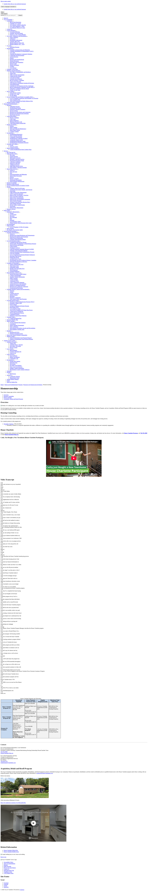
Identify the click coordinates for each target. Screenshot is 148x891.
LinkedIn (6, 884)
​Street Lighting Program (12, 148)
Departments (10, 48)
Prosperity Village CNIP (16, 303)
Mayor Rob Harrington (15, 22)
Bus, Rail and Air (11, 152)
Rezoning (12, 296)
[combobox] (8, 6)
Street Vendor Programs (15, 200)
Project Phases (13, 304)
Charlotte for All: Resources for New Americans (21, 86)
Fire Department (11, 224)
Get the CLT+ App (14, 94)
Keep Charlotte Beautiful (16, 135)
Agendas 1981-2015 (15, 41)
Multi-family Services (15, 157)
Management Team (14, 378)
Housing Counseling (9, 396)
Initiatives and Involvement (13, 70)
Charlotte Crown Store (12, 69)
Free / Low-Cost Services (16, 367)
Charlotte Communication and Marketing (20, 50)
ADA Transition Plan (15, 99)
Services (6, 151)
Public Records (7, 866)
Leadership (9, 20)
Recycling (12, 155)
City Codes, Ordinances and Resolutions (17, 36)
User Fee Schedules (15, 253)
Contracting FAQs (14, 281)
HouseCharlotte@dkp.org (7, 753)
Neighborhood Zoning (15, 108)
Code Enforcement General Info (18, 123)
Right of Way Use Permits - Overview (19, 195)
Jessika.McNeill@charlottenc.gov (45, 773)
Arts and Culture (14, 146)
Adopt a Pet (13, 343)
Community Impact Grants (16, 140)
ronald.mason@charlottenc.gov (8, 762)
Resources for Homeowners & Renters (19, 113)
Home (2, 384)
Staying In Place (14, 110)
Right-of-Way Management (16, 207)
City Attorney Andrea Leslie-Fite (18, 25)
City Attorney (13, 68)
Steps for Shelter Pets (12, 382)
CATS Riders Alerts (8, 873)
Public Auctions (14, 278)
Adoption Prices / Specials (16, 344)
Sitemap (6, 865)
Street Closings (13, 127)
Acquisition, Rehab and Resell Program (13, 399)
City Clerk (12, 52)
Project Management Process (17, 313)
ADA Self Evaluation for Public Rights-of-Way (21, 101)
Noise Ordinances (14, 120)
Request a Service (11, 209)
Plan (11, 218)
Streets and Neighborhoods (10, 104)
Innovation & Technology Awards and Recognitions (22, 328)
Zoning (11, 292)
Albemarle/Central (14, 267)
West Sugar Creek (14, 265)
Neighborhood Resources (16, 134)
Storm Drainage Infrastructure (17, 181)
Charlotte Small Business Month (18, 239)
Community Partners (15, 376)
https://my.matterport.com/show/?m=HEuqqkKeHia (13, 802)
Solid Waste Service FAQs (16, 166)
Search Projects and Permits (16, 245)
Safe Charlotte (10, 228)
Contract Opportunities (15, 275)
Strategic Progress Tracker (13, 102)
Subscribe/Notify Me (9, 870)
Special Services (14, 156)
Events (11, 145)
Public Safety (7, 210)
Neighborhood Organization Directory (19, 142)
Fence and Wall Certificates (16, 196)
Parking (12, 126)
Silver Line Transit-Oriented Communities (17, 335)
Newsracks (12, 206)
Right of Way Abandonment (17, 198)
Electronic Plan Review (15, 256)
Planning (12, 290)
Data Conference (14, 326)
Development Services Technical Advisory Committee (23, 260)
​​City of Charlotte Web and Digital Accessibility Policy (20, 97)
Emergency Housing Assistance (17, 109)
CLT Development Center (13, 241)
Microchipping (13, 350)
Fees (11, 173)
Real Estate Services (15, 115)
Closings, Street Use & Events (17, 188)
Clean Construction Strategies (17, 282)
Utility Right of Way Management (18, 192)
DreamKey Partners (8, 424)
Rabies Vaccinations (15, 357)
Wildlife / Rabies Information (17, 368)
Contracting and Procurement (17, 55)
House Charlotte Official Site (11, 850)
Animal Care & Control (9, 340)
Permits (8, 187)
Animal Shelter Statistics (13, 379)
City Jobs (9, 45)
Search (2, 15)
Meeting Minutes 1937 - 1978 (17, 44)
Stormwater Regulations (16, 180)
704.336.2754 (4, 761)
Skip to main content (6, 1)
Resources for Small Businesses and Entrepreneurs (22, 235)
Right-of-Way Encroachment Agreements (20, 199)
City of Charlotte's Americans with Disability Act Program (24, 98)
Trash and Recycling (12, 153)
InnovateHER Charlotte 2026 (17, 329)
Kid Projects (13, 373)
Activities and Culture (12, 144)
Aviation (12, 66)
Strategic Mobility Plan (12, 319)
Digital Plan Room (14, 257)
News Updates (10, 91)
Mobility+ (9, 331)
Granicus (22, 889)
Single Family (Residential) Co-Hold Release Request (23, 243)
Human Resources (14, 61)
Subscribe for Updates (15, 92)
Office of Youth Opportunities (17, 74)
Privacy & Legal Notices (10, 867)
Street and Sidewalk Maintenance (18, 128)
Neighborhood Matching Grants (17, 141)
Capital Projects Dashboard (16, 311)
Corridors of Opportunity (13, 263)
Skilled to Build (10, 336)
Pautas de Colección (15, 163)
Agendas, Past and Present (16, 33)
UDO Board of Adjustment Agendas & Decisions (22, 83)
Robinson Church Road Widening (18, 315)
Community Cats (14, 358)
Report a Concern (14, 178)
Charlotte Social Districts (16, 79)
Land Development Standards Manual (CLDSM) (22, 249)
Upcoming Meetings (15, 32)
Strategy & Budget (14, 65)
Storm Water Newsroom (16, 175)
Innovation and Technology (16, 62)
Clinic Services (10, 354)
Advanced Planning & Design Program (19, 306)
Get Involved (10, 133)
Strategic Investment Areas (16, 333)
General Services (14, 56)
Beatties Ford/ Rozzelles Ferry (17, 268)
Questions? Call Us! (15, 247)
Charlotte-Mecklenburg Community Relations (21, 54)
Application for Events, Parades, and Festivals (21, 189)
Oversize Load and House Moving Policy (20, 202)
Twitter (5, 885)
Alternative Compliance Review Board (19, 88)
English (15, 4)
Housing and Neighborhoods (17, 59)
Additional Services (14, 164)
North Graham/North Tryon (16, 264)
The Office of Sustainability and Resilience (20, 72)
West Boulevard (14, 270)
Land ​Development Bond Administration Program (22, 252)
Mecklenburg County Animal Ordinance (20, 369)
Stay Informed (13, 217)
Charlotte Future (11, 317)
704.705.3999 (4, 751)
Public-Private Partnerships (16, 238)
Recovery (12, 216)
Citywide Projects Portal (13, 300)
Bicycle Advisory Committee (17, 80)
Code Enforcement (11, 116)
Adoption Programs (11, 342)
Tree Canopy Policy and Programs (18, 299)
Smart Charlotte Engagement (17, 325)
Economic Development (13, 232)
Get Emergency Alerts (15, 221)
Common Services (14, 293)
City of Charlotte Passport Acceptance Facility (18, 185)
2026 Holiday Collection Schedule (18, 167)
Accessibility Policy (8, 862)
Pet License (12, 364)
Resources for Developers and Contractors (20, 112)
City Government (8, 19)
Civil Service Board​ (15, 77)
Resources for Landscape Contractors (19, 286)
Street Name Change (15, 130)
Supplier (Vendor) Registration (17, 277)
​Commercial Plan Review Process (18, 242)
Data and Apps (13, 171)
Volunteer (9, 371)
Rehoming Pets (13, 362)
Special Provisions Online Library (18, 274)
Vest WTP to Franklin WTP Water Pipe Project (21, 310)
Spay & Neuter (13, 355)
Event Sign (12, 191)
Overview (6, 395)
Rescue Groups (13, 347)
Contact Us (9, 29)
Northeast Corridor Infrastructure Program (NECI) (22, 301)
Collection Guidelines (15, 162)
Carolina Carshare (14, 131)
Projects (12, 177)
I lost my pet (13, 353)
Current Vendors (14, 279)
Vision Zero (13, 73)
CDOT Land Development (16, 193)
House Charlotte (8, 397)
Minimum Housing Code (16, 122)
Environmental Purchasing (16, 288)
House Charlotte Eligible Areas (11, 851)
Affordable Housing (15, 106)
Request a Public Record (13, 184)
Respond (12, 220)
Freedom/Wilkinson (14, 271)
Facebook (6, 883)
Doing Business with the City (14, 272)
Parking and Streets (11, 124)
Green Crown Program (15, 81)
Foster (8, 380)
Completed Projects (14, 314)
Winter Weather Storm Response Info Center (21, 223)
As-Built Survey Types (15, 259)
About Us (12, 170)
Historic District (14, 295)
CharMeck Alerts (8, 872)
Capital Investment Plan (15, 318)
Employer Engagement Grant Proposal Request (21, 339)
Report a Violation (14, 117)
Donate (8, 372)
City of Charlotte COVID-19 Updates (19, 227)
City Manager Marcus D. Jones (17, 27)
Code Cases (13, 119)
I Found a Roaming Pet (15, 351)
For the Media (13, 95)
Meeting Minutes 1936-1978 (17, 43)
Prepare (12, 213)
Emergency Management (13, 211)
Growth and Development (10, 231)
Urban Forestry (13, 246)
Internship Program (14, 47)
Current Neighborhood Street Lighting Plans (20, 149)
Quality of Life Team (15, 90)
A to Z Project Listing (15, 308)
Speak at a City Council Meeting (18, 34)
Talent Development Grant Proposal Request (21, 337)
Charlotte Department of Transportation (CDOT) (22, 51)
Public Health (10, 225)
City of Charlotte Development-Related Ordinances (22, 254)
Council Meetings (11, 30)
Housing (9, 105)
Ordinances (12, 38)
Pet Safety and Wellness (16, 365)
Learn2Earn (13, 324)
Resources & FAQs (14, 332)
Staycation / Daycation (15, 346)
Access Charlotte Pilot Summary (18, 322)
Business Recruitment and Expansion (19, 236)
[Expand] (27, 36)
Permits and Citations (15, 361)
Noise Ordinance (14, 37)
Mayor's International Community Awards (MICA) (22, 87)
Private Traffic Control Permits (17, 205)
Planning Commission (15, 297)
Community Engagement (16, 137)
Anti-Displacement (14, 84)
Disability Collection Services (17, 159)
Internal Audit (13, 63)
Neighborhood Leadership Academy (19, 138)
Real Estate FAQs (14, 307)
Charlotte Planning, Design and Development (18, 289)
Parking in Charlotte (12, 182)
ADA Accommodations (9, 863)
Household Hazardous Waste (17, 160)
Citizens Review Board (15, 76)
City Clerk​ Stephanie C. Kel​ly (17, 26)
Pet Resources (10, 360)
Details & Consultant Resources (17, 285)
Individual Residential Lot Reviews (18, 261)
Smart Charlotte (10, 321)
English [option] (15, 9)
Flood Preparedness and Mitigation (18, 174)
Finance (12, 58)
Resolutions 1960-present (16, 40)
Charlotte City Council (15, 23)
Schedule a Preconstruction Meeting (18, 250)
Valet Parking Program (15, 203)
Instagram (6, 887)
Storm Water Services (12, 169)
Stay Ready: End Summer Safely (15, 229)
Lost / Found (10, 349)
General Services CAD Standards (18, 283)
